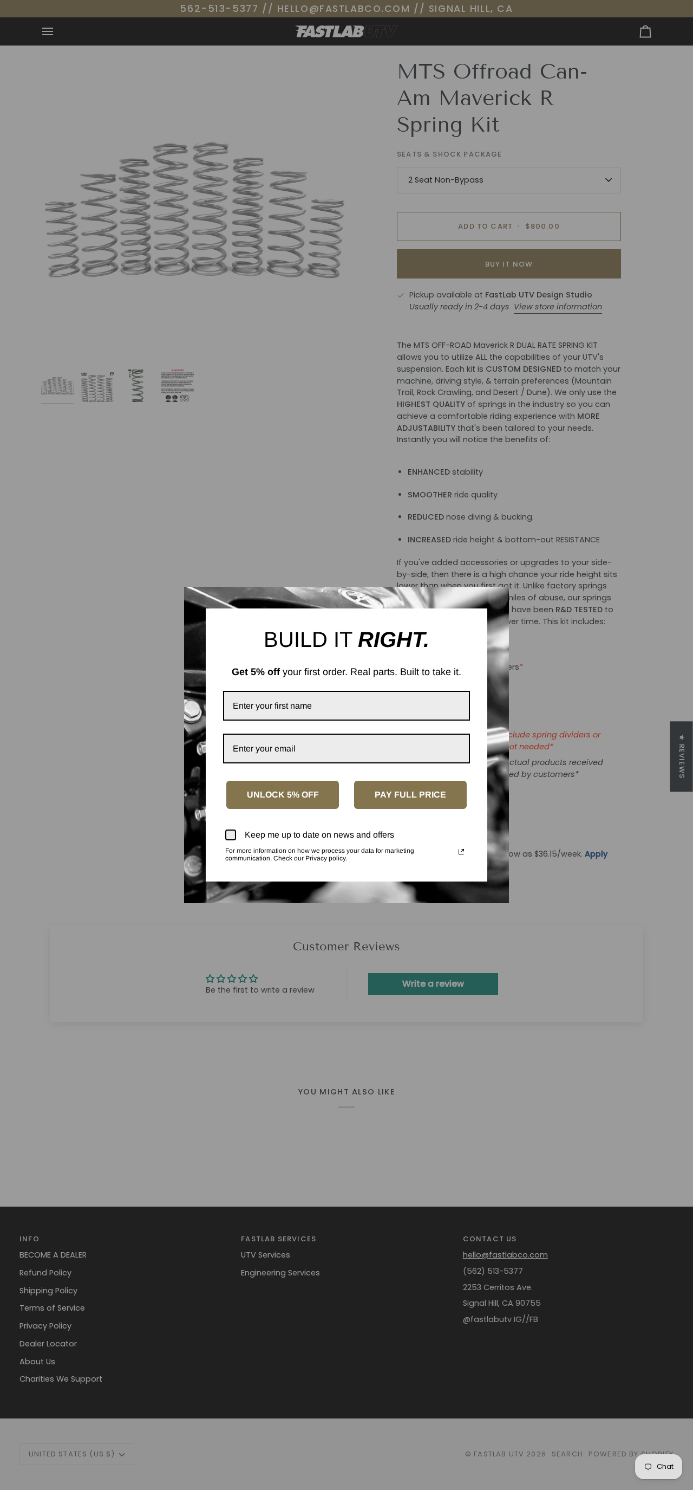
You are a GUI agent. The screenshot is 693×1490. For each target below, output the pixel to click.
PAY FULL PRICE (410, 794)
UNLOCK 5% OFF (283, 794)
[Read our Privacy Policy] (461, 851)
